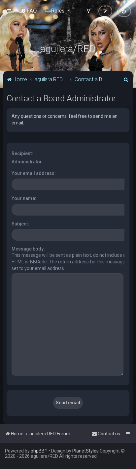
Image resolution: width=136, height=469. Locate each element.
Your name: (24, 198)
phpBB (38, 450)
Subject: (20, 223)
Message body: (28, 248)
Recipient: (22, 153)
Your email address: (34, 173)
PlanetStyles (85, 450)
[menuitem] (29, 11)
